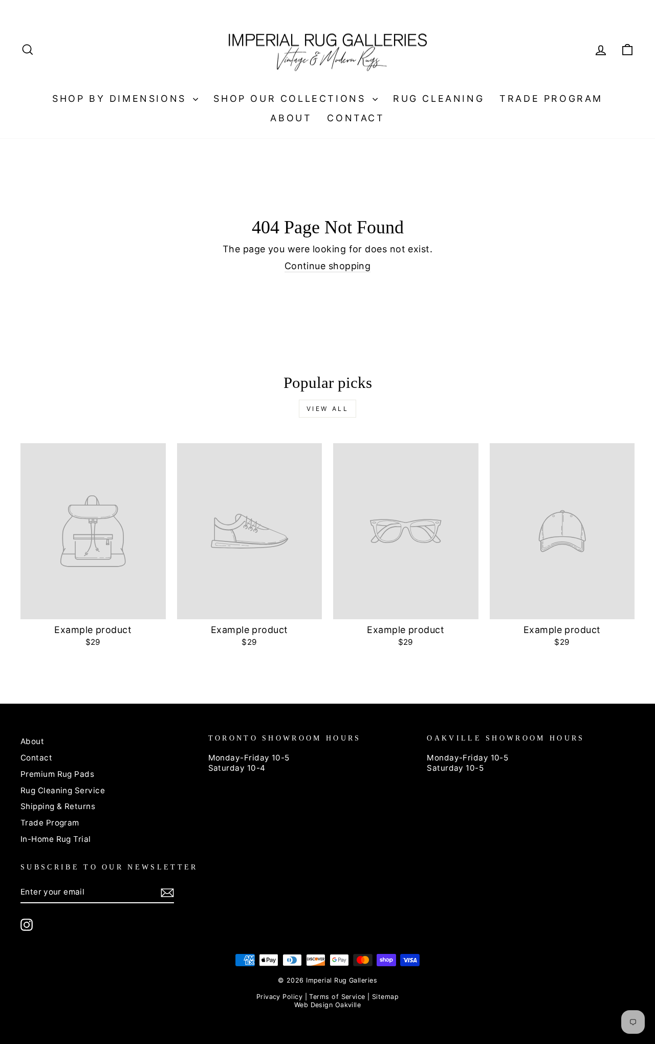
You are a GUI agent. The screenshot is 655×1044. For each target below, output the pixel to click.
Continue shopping (328, 265)
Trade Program (551, 98)
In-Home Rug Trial (55, 839)
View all (328, 408)
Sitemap (385, 996)
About (291, 118)
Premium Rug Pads (57, 774)
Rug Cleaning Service (62, 790)
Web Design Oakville (327, 1005)
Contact (355, 118)
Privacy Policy (279, 996)
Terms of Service (337, 996)
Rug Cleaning (438, 98)
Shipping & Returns (57, 806)
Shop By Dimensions (121, 98)
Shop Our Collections (291, 98)
